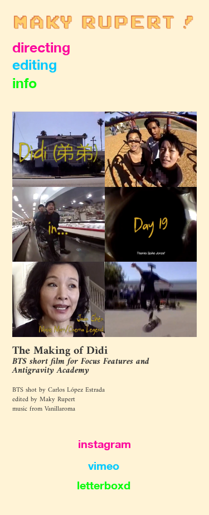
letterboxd (103, 485)
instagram (104, 443)
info (24, 83)
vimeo (103, 465)
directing (41, 47)
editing (34, 64)
